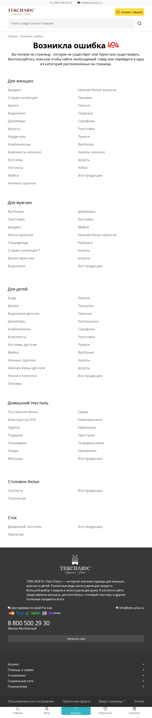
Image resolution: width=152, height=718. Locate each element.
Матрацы (15, 458)
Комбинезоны (19, 144)
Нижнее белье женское (97, 90)
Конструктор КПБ (22, 419)
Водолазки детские (23, 313)
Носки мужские (20, 235)
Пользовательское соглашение (31, 701)
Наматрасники (90, 419)
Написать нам (76, 638)
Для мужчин (20, 202)
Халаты (84, 250)
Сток (12, 517)
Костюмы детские (22, 344)
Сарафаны (86, 121)
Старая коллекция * (24, 250)
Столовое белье (23, 481)
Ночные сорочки (22, 183)
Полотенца (17, 498)
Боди (12, 298)
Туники (84, 136)
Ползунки (86, 305)
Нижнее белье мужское (97, 235)
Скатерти (15, 490)
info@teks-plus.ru (92, 2)
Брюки (13, 105)
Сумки (83, 412)
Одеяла (14, 427)
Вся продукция (90, 175)
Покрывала (17, 443)
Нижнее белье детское (26, 368)
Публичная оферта (76, 701)
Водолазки (16, 113)
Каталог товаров (131, 12)
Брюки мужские (21, 258)
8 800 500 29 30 (62, 2)
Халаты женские (91, 152)
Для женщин (20, 81)
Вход (47, 713)
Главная (18, 713)
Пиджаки (85, 113)
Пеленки (85, 313)
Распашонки (88, 321)
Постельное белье (23, 412)
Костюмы (15, 160)
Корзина (134, 713)
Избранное (105, 713)
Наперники (87, 450)
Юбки (83, 167)
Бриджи (14, 90)
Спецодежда (18, 242)
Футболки (86, 144)
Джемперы (16, 121)
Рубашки (85, 242)
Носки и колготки (22, 375)
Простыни (86, 435)
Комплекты (17, 337)
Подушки (15, 435)
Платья (84, 105)
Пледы (13, 450)
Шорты (84, 160)
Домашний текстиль (28, 402)
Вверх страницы (111, 701)
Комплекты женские (24, 152)
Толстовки (86, 128)
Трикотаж (16, 534)
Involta (139, 701)
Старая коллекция (22, 97)
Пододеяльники (91, 443)
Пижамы (85, 97)
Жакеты (14, 128)
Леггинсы (16, 167)
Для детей (18, 289)
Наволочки (87, 427)
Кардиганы (17, 136)
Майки (13, 175)
